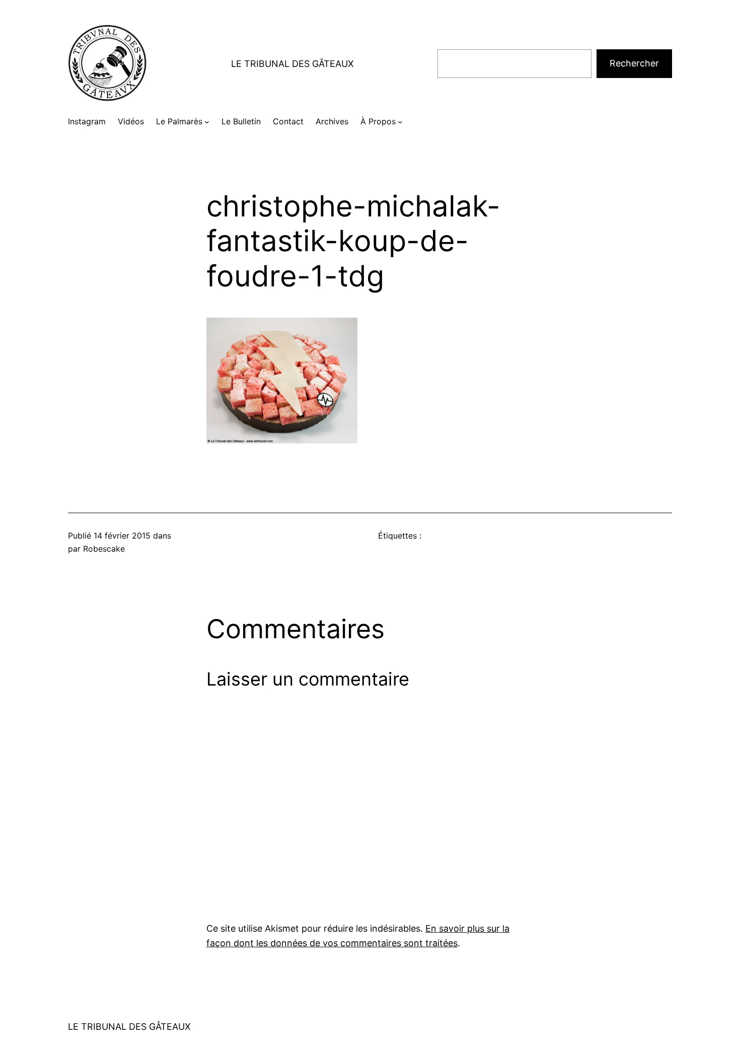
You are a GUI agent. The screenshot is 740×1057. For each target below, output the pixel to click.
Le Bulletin (241, 121)
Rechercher (634, 63)
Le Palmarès (179, 121)
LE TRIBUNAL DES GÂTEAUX (292, 63)
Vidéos (131, 121)
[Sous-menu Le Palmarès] (206, 121)
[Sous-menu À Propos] (400, 121)
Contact (288, 121)
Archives (332, 121)
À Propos (378, 121)
